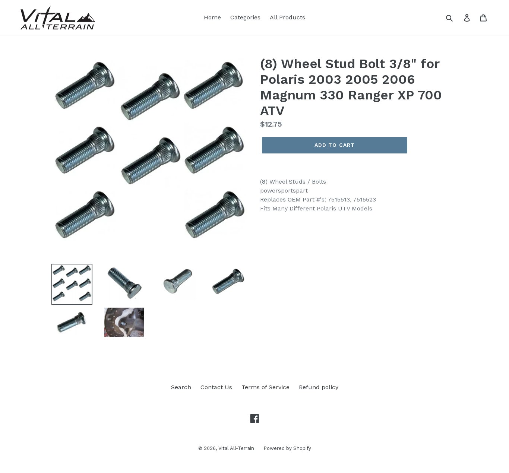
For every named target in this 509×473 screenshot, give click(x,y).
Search (181, 387)
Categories (245, 17)
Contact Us (216, 387)
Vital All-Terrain (236, 448)
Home (212, 17)
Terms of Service (265, 387)
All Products (287, 17)
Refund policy (318, 387)
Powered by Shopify (287, 448)
